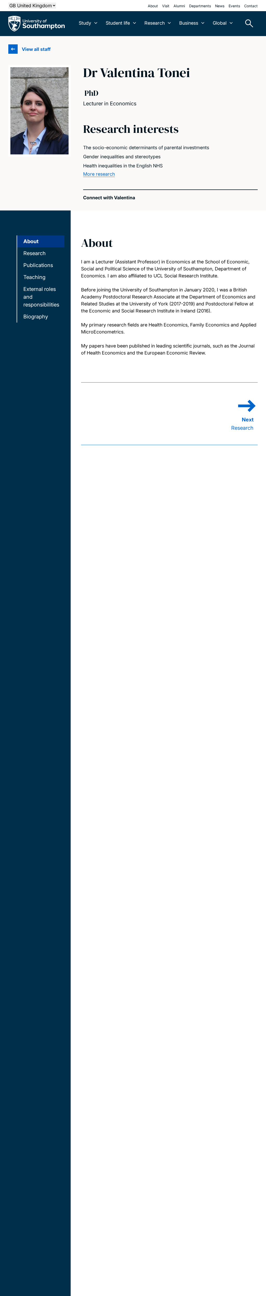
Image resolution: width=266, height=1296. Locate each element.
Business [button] (188, 23)
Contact (251, 6)
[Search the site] (247, 23)
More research (99, 174)
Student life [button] (118, 23)
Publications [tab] (38, 265)
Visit (165, 6)
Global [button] (220, 23)
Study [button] (85, 23)
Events (234, 6)
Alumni (179, 6)
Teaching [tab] (34, 277)
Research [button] (154, 23)
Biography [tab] (35, 316)
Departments (200, 6)
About (153, 6)
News (219, 6)
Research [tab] (34, 253)
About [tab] (30, 241)
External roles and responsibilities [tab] (41, 297)
